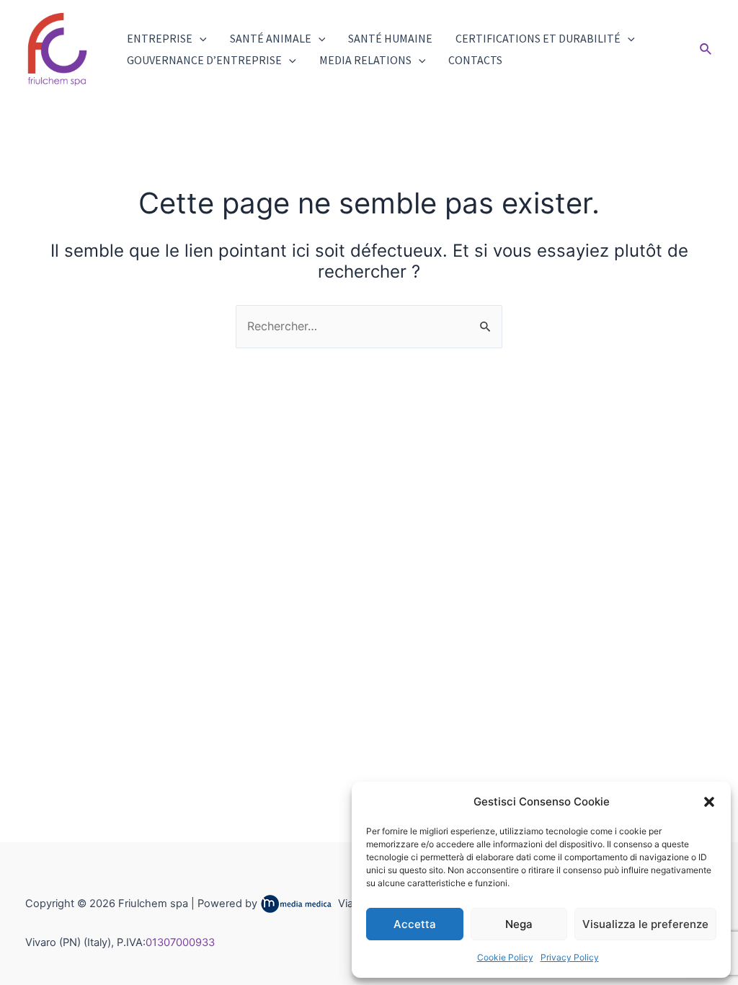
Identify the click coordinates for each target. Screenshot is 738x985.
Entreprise (159, 38)
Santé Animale (270, 38)
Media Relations (365, 60)
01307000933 (180, 942)
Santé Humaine (390, 38)
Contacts (475, 60)
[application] (199, 38)
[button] (709, 802)
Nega (519, 924)
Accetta (415, 924)
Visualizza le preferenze (645, 924)
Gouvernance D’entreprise (204, 60)
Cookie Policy (505, 957)
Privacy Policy (570, 957)
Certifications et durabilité (538, 38)
